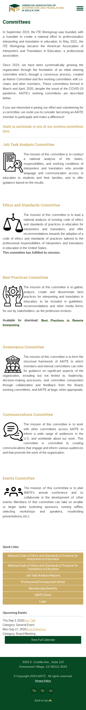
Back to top (41, 700)
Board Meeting (36, 629)
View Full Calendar (43, 639)
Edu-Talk (29, 620)
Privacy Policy (43, 680)
